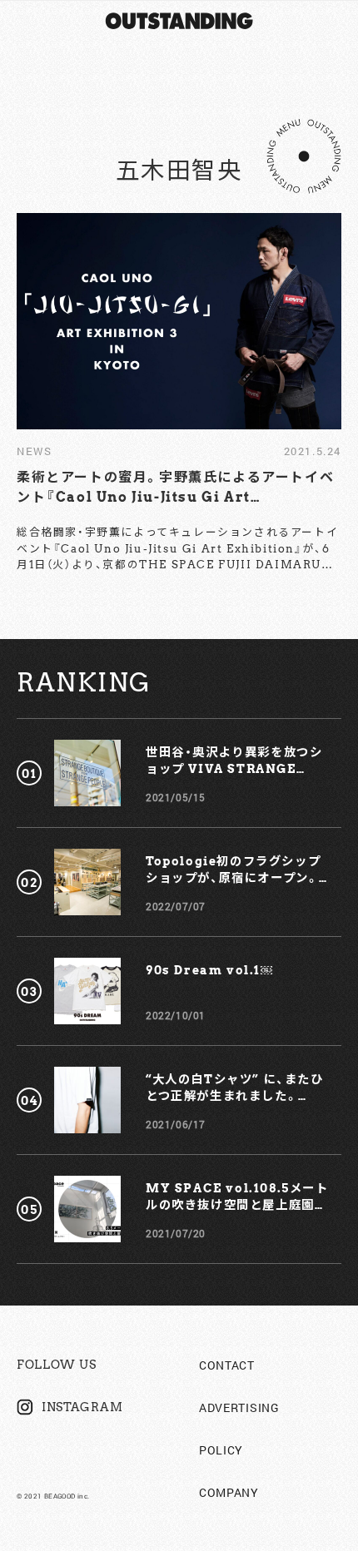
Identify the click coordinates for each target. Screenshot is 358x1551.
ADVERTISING (239, 1407)
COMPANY (229, 1492)
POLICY (221, 1450)
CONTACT (227, 1365)
